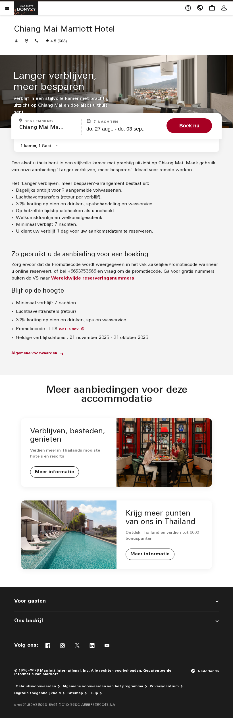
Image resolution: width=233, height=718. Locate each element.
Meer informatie (54, 472)
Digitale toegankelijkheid (37, 693)
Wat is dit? (69, 329)
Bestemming (51, 121)
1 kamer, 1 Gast (36, 146)
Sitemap (75, 693)
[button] (205, 671)
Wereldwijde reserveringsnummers (92, 278)
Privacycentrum (164, 686)
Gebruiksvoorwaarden (36, 686)
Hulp (94, 693)
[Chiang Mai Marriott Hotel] (16, 41)
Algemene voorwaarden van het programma (103, 686)
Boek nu (189, 126)
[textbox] (48, 130)
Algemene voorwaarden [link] (34, 353)
